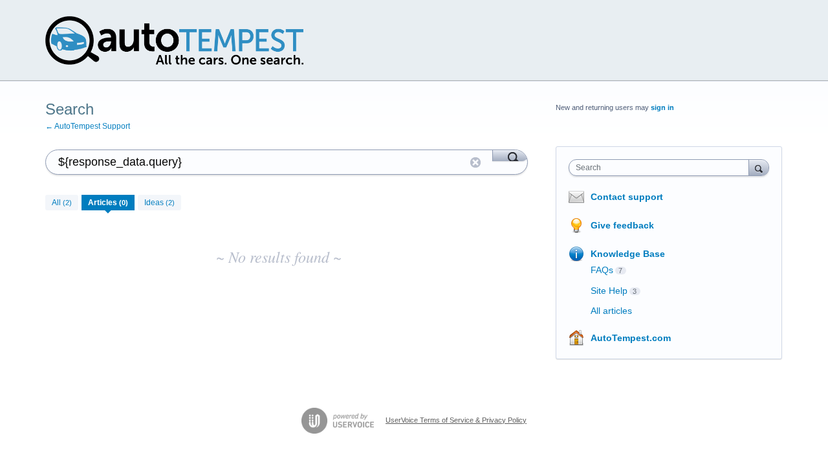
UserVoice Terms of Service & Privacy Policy (456, 420)
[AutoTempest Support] (174, 40)
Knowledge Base (628, 254)
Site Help (609, 290)
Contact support (627, 196)
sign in (662, 107)
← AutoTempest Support (87, 126)
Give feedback (622, 225)
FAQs (602, 270)
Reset (475, 162)
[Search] (510, 155)
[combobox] (662, 167)
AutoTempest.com (631, 338)
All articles (611, 310)
